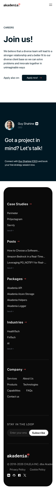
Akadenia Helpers (17, 299)
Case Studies (17, 204)
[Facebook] (19, 475)
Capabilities (13, 390)
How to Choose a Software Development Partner (22, 250)
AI (8, 343)
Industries (15, 322)
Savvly (11, 225)
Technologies (30, 384)
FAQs (29, 390)
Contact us (13, 396)
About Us (28, 378)
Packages (15, 279)
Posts (11, 241)
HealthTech (13, 331)
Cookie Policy (37, 469)
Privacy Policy (18, 469)
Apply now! (32, 77)
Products (12, 384)
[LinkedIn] (8, 475)
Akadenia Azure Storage (20, 293)
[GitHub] (14, 475)
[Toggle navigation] (50, 5)
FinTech (11, 337)
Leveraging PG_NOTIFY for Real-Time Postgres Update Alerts (25, 262)
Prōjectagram (14, 219)
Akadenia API (14, 287)
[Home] (12, 4)
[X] (24, 475)
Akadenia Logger (16, 305)
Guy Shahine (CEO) (28, 161)
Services (12, 378)
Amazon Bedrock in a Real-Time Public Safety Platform (25, 256)
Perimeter (12, 213)
